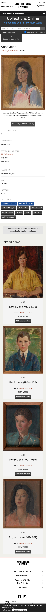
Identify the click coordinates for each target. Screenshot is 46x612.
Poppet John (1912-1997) (23, 537)
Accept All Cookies (20, 610)
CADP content (23, 208)
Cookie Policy (9, 608)
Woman (19, 212)
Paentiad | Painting (9, 203)
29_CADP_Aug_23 (8, 208)
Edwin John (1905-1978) (23, 306)
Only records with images (36, 32)
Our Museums (6, 6)
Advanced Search (9, 32)
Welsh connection (8, 217)
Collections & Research (12, 13)
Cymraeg (42, 2)
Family (27, 212)
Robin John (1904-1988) (23, 382)
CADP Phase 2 (37, 208)
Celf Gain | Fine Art (26, 203)
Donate (3, 2)
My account (41, 6)
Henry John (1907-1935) (23, 459)
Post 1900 (37, 212)
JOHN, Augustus (9, 50)
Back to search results (11, 39)
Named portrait (7, 212)
